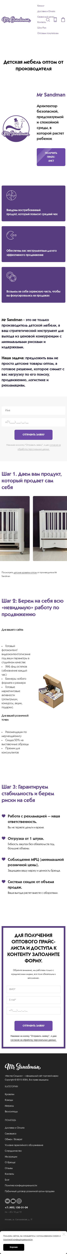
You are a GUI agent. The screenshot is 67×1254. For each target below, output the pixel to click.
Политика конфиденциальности (21, 1185)
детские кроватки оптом (25, 573)
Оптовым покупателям (48, 33)
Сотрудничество (13, 1151)
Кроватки (9, 1094)
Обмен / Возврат (13, 1139)
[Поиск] (48, 20)
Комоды (9, 1100)
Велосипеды (11, 1112)
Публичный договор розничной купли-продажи (29, 1191)
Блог (7, 1180)
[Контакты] (55, 19)
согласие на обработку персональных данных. (33, 1040)
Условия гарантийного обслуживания (24, 1145)
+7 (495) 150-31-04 (16, 1208)
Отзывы (9, 1168)
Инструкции (11, 1157)
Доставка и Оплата (46, 11)
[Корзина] (63, 19)
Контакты (41, 22)
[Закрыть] (63, 1234)
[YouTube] (13, 1201)
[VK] (7, 1201)
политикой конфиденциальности (18, 1240)
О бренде (10, 1162)
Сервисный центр (45, 17)
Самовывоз (10, 1134)
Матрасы (9, 1106)
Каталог (40, 6)
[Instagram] (19, 1201)
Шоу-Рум (41, 28)
